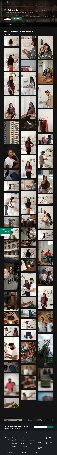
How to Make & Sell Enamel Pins (49, 441)
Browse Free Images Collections (6, 440)
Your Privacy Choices (32, 452)
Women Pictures (14, 443)
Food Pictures (31, 439)
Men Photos (22, 443)
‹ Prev (23, 411)
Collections (31, 1)
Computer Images (31, 440)
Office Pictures (14, 440)
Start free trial (5, 234)
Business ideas (44, 1)
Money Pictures (23, 440)
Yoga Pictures (23, 444)
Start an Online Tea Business (40, 441)
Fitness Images (31, 444)
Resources (50, 1)
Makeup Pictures (31, 437)
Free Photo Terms (10, 432)
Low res (16, 45)
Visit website (7, 18)
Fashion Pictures (23, 437)
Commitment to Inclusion (18, 432)
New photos (38, 1)
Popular (8, 34)
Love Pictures (31, 443)
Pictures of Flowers (15, 444)
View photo (23, 24)
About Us (27, 432)
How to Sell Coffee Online (49, 443)
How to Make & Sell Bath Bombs (49, 438)
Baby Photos (14, 446)
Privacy (24, 432)
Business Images (14, 437)
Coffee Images (14, 439)
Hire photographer (17, 18)
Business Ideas (40, 437)
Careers (5, 432)
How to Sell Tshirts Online (40, 448)
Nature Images (23, 439)
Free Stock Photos (6, 437)
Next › (33, 411)
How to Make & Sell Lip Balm (41, 443)
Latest (5, 34)
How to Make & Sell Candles (49, 446)
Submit (50, 426)
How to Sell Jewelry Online (41, 446)
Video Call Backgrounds (24, 446)
